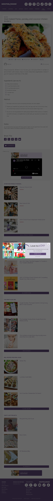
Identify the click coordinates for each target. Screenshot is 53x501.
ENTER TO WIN (37, 254)
